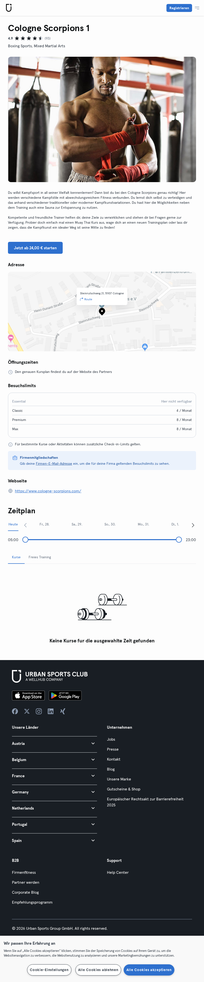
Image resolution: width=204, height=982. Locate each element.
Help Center (118, 872)
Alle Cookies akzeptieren (149, 970)
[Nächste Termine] (193, 525)
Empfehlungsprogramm (32, 902)
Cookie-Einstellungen (49, 970)
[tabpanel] (102, 607)
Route (88, 299)
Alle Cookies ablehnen (98, 970)
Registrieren (179, 8)
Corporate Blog (25, 892)
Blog (111, 769)
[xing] (63, 711)
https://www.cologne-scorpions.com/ (48, 490)
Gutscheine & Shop (123, 788)
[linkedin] (51, 711)
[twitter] (27, 711)
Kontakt (113, 759)
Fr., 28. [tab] (44, 524)
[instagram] (39, 711)
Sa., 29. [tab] (77, 524)
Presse (113, 749)
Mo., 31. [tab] (143, 524)
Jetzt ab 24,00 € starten (35, 247)
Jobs (111, 739)
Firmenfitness (24, 872)
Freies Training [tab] (40, 557)
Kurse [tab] (16, 557)
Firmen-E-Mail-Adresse (54, 463)
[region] (102, 959)
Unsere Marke (119, 778)
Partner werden (25, 882)
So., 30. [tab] (109, 524)
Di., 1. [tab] (175, 524)
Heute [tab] (13, 524)
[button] (54, 743)
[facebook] (15, 711)
